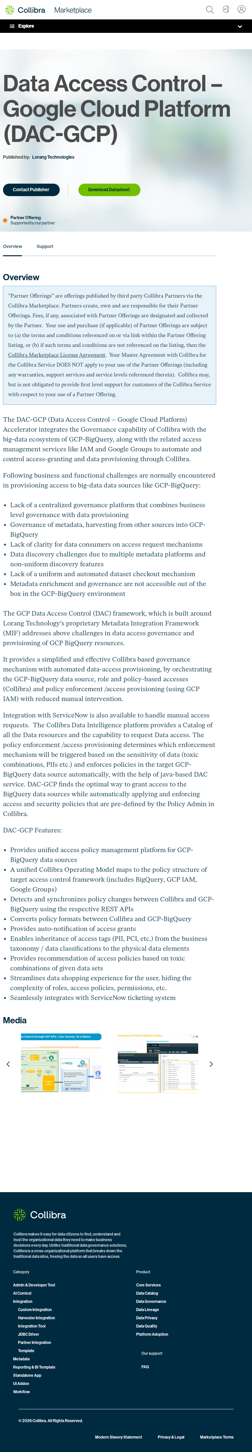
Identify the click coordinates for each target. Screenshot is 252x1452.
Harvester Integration (36, 1318)
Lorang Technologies (53, 157)
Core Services (148, 1285)
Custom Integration (35, 1310)
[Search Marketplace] (210, 10)
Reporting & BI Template (34, 1367)
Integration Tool (32, 1326)
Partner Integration (34, 1343)
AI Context (22, 1293)
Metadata (21, 1359)
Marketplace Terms (217, 1437)
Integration (22, 1302)
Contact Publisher (31, 190)
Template (26, 1351)
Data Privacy (147, 1318)
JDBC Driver (28, 1334)
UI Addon (21, 1384)
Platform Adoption (152, 1334)
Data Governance (151, 1302)
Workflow (21, 1392)
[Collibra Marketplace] (48, 10)
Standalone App (27, 1375)
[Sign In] (241, 9)
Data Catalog (147, 1293)
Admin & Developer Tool (34, 1285)
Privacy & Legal (171, 1437)
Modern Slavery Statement (118, 1437)
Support (45, 246)
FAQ (145, 1367)
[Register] (226, 9)
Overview (12, 246)
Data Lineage (147, 1310)
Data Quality (146, 1326)
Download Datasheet (109, 190)
